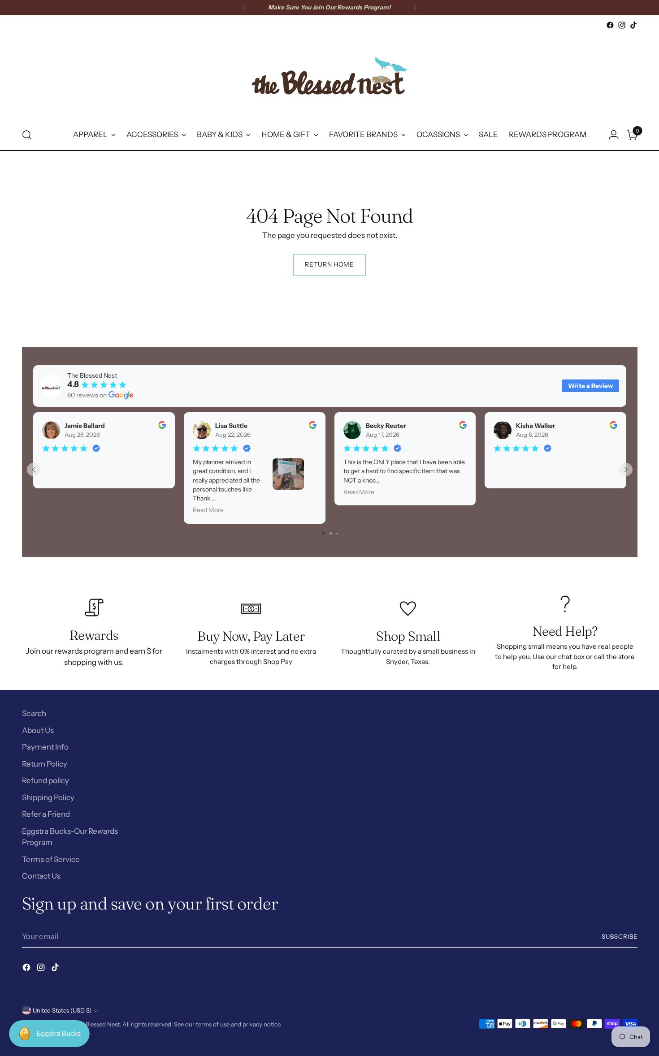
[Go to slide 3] (337, 533)
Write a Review (590, 386)
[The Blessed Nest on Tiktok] (633, 25)
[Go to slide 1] (323, 533)
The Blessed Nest (97, 1024)
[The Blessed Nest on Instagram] (622, 25)
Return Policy (44, 763)
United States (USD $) (62, 1010)
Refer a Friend (46, 814)
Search (34, 713)
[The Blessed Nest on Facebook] (610, 25)
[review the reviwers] (161, 426)
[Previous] (244, 7)
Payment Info (45, 746)
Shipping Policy (48, 797)
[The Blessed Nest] (329, 75)
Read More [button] (207, 510)
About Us (38, 730)
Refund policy (45, 780)
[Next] (415, 7)
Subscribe (619, 936)
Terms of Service (51, 859)
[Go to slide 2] (331, 533)
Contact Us (41, 875)
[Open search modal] (27, 135)
